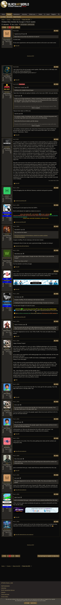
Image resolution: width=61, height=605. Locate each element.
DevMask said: (18, 297)
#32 (57, 340)
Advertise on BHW (30, 56)
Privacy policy (4, 596)
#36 (57, 438)
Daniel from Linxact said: (20, 87)
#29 (57, 271)
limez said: (17, 405)
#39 (57, 494)
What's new (32, 14)
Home (3, 14)
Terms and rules (5, 594)
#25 (57, 187)
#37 (57, 455)
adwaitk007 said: (18, 229)
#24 (57, 139)
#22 (57, 67)
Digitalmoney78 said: (19, 34)
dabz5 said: (17, 497)
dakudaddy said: (18, 253)
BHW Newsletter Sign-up (8, 590)
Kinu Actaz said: (18, 459)
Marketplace (16, 14)
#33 (57, 384)
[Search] (58, 14)
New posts (9, 17)
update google (31, 24)
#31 (57, 321)
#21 (57, 30)
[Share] (55, 31)
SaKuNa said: (17, 113)
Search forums (17, 17)
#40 (57, 521)
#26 (57, 205)
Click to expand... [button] (36, 108)
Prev (4, 27)
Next (17, 27)
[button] (36, 14)
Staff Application (5, 586)
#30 (57, 293)
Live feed (3, 17)
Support (3, 592)
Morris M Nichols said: (19, 324)
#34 (57, 401)
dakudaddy (6, 24)
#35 (57, 419)
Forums (9, 14)
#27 (57, 226)
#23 (57, 84)
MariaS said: (17, 96)
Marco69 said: (17, 422)
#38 (57, 475)
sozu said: (16, 478)
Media (40, 14)
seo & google (24, 24)
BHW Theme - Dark (7, 583)
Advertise (24, 14)
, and (22, 246)
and (20, 200)
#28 (57, 250)
